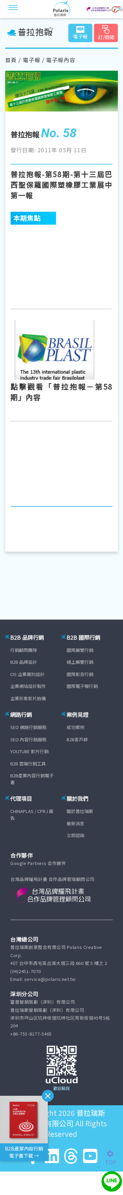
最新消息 (75, 823)
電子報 (31, 60)
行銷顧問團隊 (23, 650)
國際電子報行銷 (82, 686)
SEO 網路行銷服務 (28, 727)
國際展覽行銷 (80, 650)
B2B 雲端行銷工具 (28, 763)
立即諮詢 (75, 835)
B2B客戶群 (77, 739)
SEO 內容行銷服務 (28, 739)
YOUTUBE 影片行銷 (29, 751)
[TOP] (114, 1154)
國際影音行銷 (80, 674)
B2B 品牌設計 (23, 662)
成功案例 (75, 727)
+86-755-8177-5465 (31, 1034)
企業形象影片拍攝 (28, 698)
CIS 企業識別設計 (27, 674)
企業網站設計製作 (28, 686)
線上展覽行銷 (80, 662)
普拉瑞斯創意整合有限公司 (60, 1118)
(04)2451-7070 (25, 971)
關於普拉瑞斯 (80, 811)
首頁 (11, 60)
